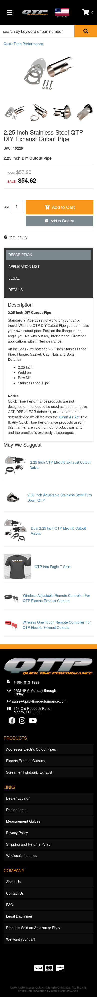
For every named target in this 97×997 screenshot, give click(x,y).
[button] (48, 31)
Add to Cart (63, 207)
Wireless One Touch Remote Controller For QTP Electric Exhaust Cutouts (57, 625)
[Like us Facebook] (12, 721)
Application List (24, 266)
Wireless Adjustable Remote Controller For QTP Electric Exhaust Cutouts (56, 598)
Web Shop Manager (64, 991)
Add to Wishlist (62, 220)
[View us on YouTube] (33, 721)
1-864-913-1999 (26, 682)
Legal (14, 278)
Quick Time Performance (23, 43)
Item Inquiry (18, 236)
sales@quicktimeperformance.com (39, 701)
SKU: (8, 148)
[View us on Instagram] (22, 721)
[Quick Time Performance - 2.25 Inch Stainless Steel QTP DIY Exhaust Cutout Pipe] (48, 73)
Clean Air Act (69, 416)
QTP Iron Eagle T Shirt (52, 566)
